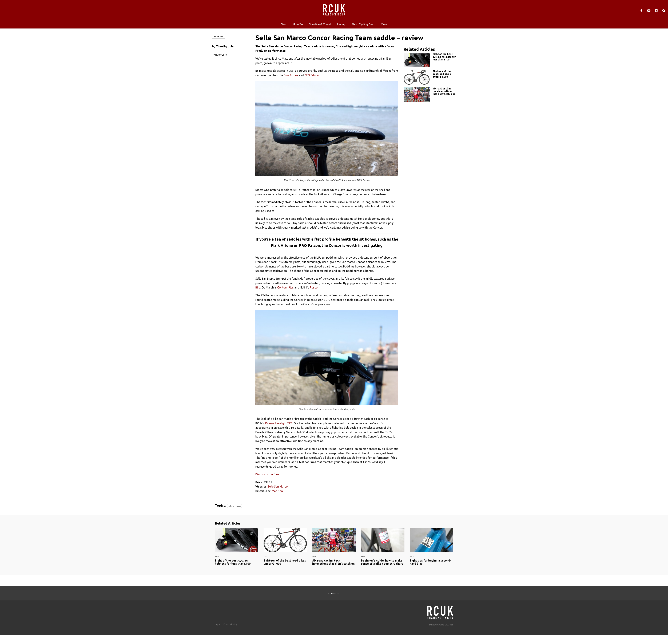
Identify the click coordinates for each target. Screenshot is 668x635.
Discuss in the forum (268, 474)
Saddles (219, 36)
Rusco (314, 287)
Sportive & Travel (320, 24)
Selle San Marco (278, 486)
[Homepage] (440, 611)
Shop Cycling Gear (363, 24)
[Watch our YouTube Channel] (648, 10)
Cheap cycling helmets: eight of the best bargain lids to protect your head (430, 60)
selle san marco (234, 506)
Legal (217, 624)
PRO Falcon (311, 75)
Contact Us (334, 593)
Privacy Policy (230, 624)
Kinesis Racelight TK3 (278, 423)
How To (298, 24)
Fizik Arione (291, 75)
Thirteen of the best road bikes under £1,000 (430, 77)
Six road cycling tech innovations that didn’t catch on (430, 94)
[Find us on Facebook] (641, 10)
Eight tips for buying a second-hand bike (431, 549)
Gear (284, 24)
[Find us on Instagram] (656, 10)
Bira (257, 287)
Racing (341, 24)
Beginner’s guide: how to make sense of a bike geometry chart (382, 549)
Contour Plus (285, 287)
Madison (277, 491)
